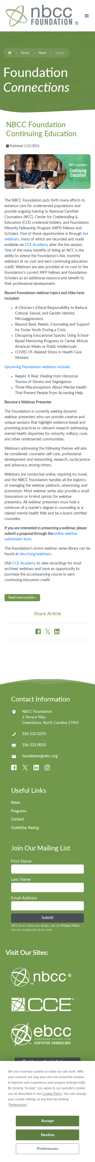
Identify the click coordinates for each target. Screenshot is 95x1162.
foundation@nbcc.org (40, 756)
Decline (47, 1135)
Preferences (47, 1148)
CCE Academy (36, 245)
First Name (21, 861)
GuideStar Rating (25, 828)
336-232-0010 (34, 745)
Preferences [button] (17, 1105)
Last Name (21, 879)
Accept (47, 1121)
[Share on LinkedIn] (57, 631)
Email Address (24, 898)
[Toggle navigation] (86, 16)
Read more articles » (22, 597)
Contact (17, 819)
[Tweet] (48, 631)
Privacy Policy (70, 925)
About (25, 52)
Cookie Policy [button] (52, 1094)
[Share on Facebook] (38, 631)
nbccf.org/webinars (35, 554)
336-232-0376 (34, 734)
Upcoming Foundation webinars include (36, 367)
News (42, 52)
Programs (18, 811)
